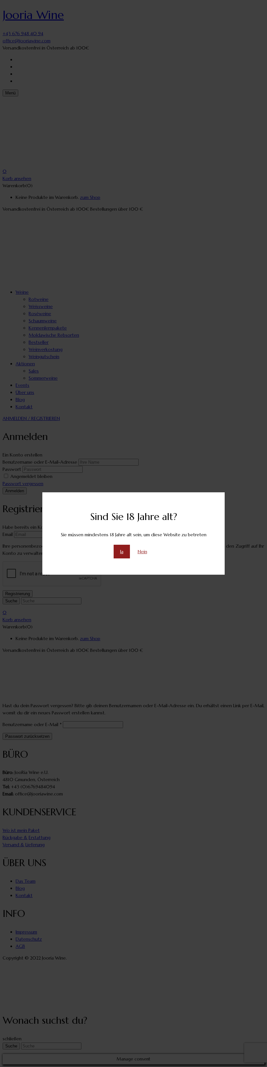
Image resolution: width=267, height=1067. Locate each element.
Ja (121, 552)
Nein (142, 552)
